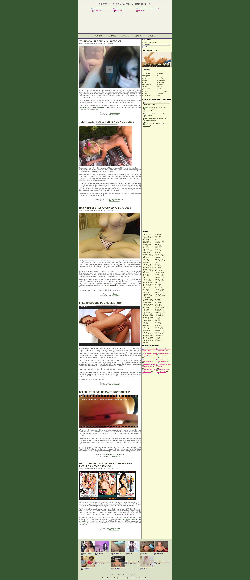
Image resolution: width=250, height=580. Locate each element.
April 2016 (158, 269)
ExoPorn (151, 35)
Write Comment (114, 114)
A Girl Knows (98, 35)
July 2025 (146, 239)
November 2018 (148, 337)
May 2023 (146, 259)
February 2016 (159, 272)
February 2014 (159, 307)
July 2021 (146, 289)
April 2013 (158, 324)
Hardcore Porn (115, 113)
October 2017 (159, 244)
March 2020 (146, 312)
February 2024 (147, 251)
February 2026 (147, 234)
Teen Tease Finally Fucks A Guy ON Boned (106, 122)
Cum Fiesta (146, 88)
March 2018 (158, 239)
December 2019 (148, 315)
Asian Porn (145, 77)
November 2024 (148, 242)
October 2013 (159, 314)
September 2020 (148, 304)
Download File (84, 306)
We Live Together (162, 92)
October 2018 (147, 339)
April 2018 (158, 237)
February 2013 (159, 327)
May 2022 (146, 276)
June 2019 (146, 325)
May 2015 (158, 284)
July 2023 (146, 257)
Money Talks (160, 84)
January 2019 (147, 334)
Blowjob (144, 80)
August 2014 (158, 297)
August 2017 (158, 246)
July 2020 (146, 307)
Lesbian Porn (161, 79)
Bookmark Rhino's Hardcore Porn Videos (106, 43)
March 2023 (146, 262)
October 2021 (147, 286)
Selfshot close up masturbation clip (104, 392)
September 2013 (160, 315)
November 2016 (160, 257)
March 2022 (146, 279)
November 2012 (160, 332)
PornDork (138, 35)
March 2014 (158, 305)
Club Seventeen (147, 84)
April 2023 (146, 261)
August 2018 (146, 342)
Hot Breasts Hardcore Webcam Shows (105, 208)
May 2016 (158, 267)
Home (144, 42)
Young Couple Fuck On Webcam (100, 41)
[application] (109, 326)
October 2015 (159, 279)
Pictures (159, 86)
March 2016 (158, 271)
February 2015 (159, 289)
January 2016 (159, 274)
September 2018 (148, 340)
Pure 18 (121, 454)
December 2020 (148, 299)
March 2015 (158, 287)
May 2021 (146, 292)
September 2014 (160, 296)
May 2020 (146, 309)
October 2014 (159, 294)
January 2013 (159, 329)
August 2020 (146, 305)
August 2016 (158, 262)
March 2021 (146, 294)
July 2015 (158, 282)
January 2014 (159, 309)
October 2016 (159, 259)
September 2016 (160, 261)
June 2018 (158, 234)
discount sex (143, 578)
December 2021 (148, 282)
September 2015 (160, 281)
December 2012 (160, 330)
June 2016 (158, 266)
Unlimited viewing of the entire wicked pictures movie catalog (105, 465)
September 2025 (148, 237)
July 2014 (158, 299)
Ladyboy (159, 77)
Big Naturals (146, 79)
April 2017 (158, 251)
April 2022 (146, 277)
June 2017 (158, 249)
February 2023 (147, 264)
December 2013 (160, 310)
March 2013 (158, 325)
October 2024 (147, 244)
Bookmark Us (152, 42)
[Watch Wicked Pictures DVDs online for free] (107, 499)
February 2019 (147, 332)
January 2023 (147, 266)
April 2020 (146, 310)
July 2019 (146, 324)
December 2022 (148, 267)
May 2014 (158, 302)
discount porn (133, 578)
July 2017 (158, 247)
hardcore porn (112, 578)
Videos (159, 90)
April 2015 (158, 286)
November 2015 (160, 277)
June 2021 (146, 291)
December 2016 (160, 256)
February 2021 (147, 296)
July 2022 (146, 272)
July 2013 (158, 319)
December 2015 (160, 276)
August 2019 (146, 322)
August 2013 (158, 317)
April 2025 (146, 241)
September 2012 (160, 335)
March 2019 (146, 330)
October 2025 (147, 236)
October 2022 (147, 269)
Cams (115, 294)
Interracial (160, 73)
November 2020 (148, 301)
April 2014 (158, 304)
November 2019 (148, 317)
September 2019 (148, 320)
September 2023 (148, 256)
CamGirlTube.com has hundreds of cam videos (97, 107)
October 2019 (147, 319)
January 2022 (147, 281)
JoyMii (158, 75)
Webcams (160, 93)
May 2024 (146, 247)
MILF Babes (160, 82)
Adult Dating (146, 75)
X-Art (158, 95)
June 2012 (158, 340)
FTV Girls (145, 92)
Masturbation (161, 80)
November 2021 (148, 284)
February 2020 (147, 314)
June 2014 (158, 301)
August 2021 (146, 287)
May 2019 (146, 327)
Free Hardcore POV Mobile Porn (100, 303)
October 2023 (147, 254)
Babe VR (125, 35)
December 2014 (160, 292)
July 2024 (146, 246)
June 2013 (158, 320)
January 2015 (159, 291)
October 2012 (159, 334)
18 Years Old (110, 199)
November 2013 (160, 312)
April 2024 (146, 249)
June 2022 (146, 274)
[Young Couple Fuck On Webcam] (109, 87)
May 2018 (158, 236)
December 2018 (148, 335)
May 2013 (158, 322)
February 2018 (159, 241)
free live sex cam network (106, 285)
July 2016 (158, 264)
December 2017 (160, 242)
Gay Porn (145, 93)
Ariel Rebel (112, 35)
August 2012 (158, 337)
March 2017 (158, 252)
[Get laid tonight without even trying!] (156, 67)
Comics (144, 86)
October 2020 (147, 302)
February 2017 (159, 254)
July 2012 (158, 339)
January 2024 (147, 252)
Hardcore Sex (122, 578)
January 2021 (147, 297)
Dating (144, 90)
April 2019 (146, 329)
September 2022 (148, 271)
